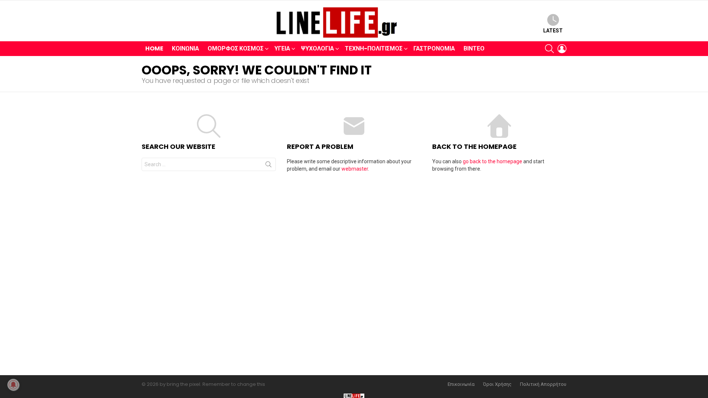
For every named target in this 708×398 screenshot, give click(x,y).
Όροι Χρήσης (497, 384)
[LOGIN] (562, 48)
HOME (154, 48)
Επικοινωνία (461, 384)
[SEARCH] (549, 48)
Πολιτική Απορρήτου (543, 384)
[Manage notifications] (13, 385)
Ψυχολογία (317, 48)
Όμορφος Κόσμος (236, 48)
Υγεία (282, 48)
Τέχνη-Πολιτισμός (374, 48)
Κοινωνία (185, 48)
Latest (553, 31)
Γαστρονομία (434, 48)
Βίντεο (474, 48)
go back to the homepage (492, 161)
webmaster (354, 169)
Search (268, 166)
